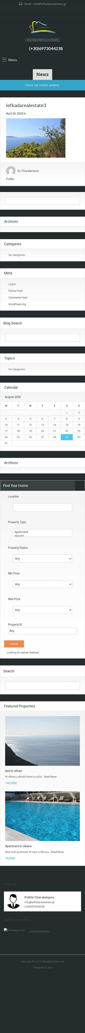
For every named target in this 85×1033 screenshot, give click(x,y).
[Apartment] (42, 532)
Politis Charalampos (39, 897)
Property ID (15, 624)
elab (50, 967)
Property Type (17, 522)
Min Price (14, 573)
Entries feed (15, 290)
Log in (12, 284)
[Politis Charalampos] (13, 901)
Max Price (14, 599)
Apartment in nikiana (18, 846)
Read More (50, 776)
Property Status (18, 547)
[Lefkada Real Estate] (42, 29)
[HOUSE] (42, 536)
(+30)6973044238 (46, 48)
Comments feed (17, 297)
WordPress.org (17, 304)
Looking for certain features (22, 652)
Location (13, 496)
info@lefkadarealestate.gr (49, 4)
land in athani (13, 771)
